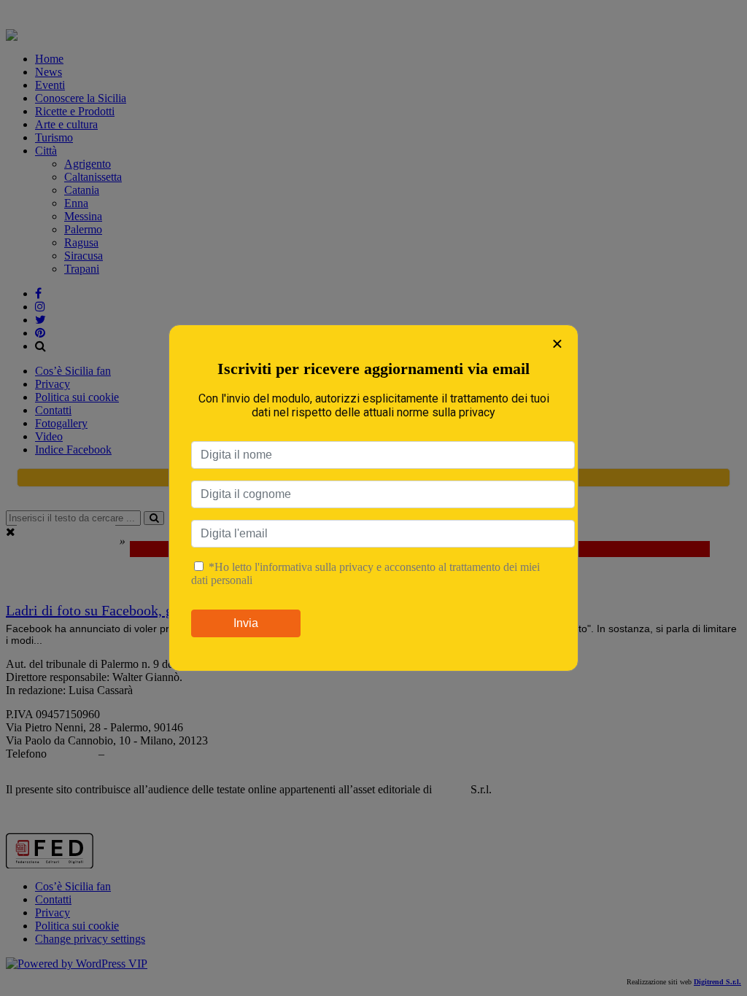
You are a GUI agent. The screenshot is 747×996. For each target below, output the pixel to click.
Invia (245, 623)
